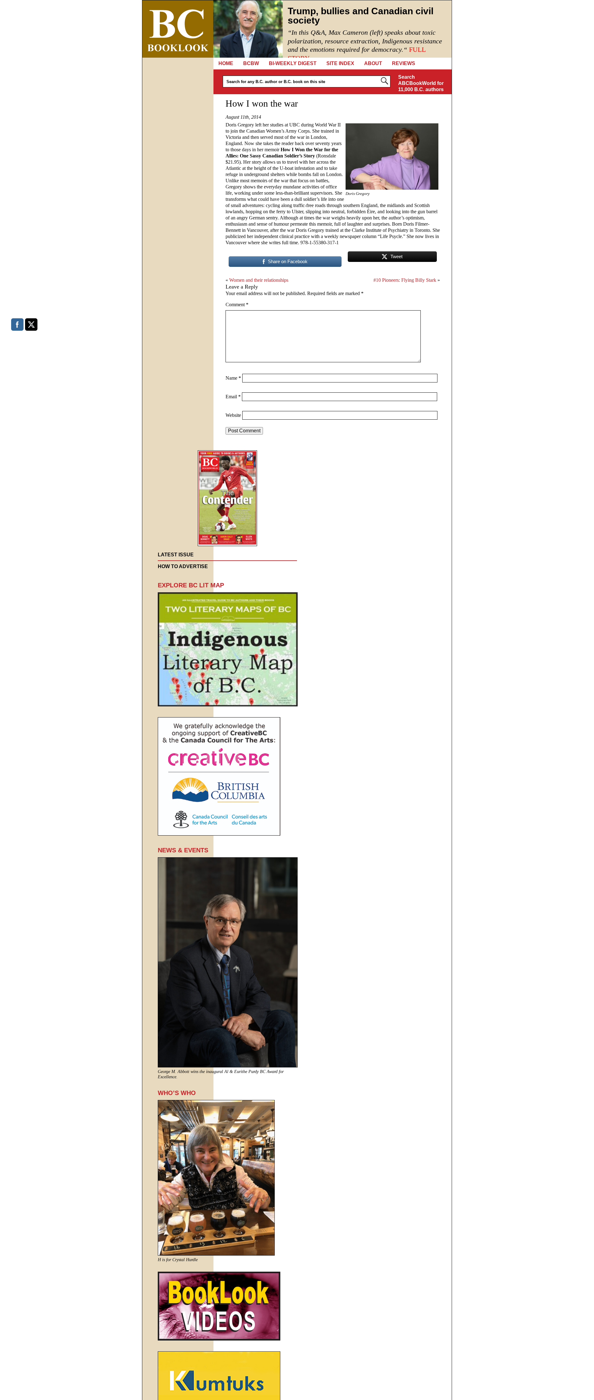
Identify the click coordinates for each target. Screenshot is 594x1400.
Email (233, 396)
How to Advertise (183, 566)
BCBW (251, 63)
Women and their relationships (258, 280)
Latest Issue (176, 554)
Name (233, 378)
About (373, 63)
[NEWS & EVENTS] (228, 1065)
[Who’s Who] (216, 1253)
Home (225, 63)
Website (233, 415)
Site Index (340, 63)
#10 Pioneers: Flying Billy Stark (404, 280)
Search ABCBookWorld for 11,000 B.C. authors (421, 83)
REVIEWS (403, 63)
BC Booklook (177, 29)
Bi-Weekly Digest (292, 63)
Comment (237, 304)
